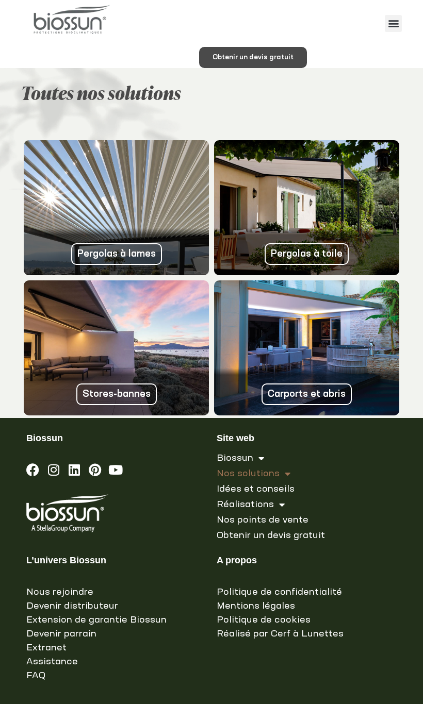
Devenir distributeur (72, 606)
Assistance (52, 661)
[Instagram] (53, 469)
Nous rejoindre (59, 592)
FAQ (35, 675)
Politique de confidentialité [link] (279, 592)
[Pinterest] (94, 469)
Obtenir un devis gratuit (271, 535)
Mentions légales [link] (256, 606)
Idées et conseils (256, 489)
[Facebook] (32, 469)
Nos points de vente (262, 520)
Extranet (46, 647)
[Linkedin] (74, 469)
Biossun (235, 458)
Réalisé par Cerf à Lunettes (280, 634)
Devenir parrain (61, 634)
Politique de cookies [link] (264, 620)
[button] (393, 23)
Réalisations (245, 504)
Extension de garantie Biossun (96, 620)
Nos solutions (248, 473)
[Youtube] (115, 469)
